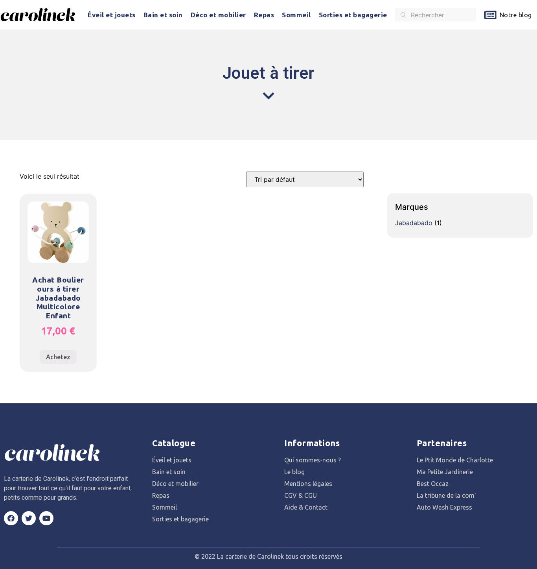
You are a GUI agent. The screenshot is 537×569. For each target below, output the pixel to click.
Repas (264, 14)
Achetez (58, 356)
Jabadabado (413, 223)
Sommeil (296, 14)
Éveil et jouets (112, 14)
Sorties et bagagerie (353, 14)
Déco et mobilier (218, 14)
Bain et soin (163, 14)
